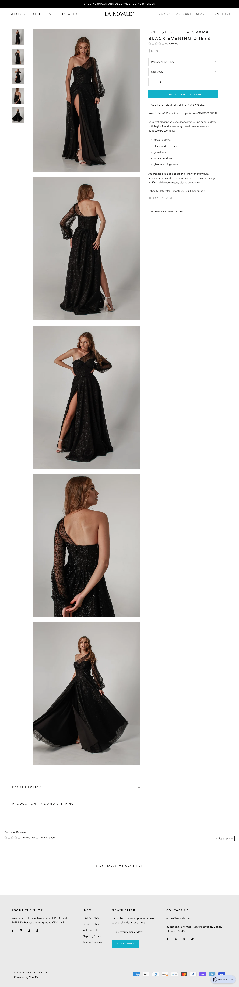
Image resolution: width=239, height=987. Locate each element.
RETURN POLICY (26, 787)
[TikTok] (37, 930)
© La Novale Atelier (32, 972)
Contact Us (69, 13)
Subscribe (125, 943)
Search (202, 13)
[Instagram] (21, 930)
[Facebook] (162, 198)
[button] (156, 43)
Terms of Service (92, 942)
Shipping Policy (92, 936)
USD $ (163, 13)
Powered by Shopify (26, 977)
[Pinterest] (171, 198)
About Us (42, 13)
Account (183, 13)
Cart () (222, 13)
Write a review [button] (224, 838)
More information (167, 211)
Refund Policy (91, 924)
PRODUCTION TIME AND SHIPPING (43, 803)
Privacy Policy (91, 918)
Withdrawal (90, 930)
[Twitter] (167, 198)
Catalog (17, 13)
